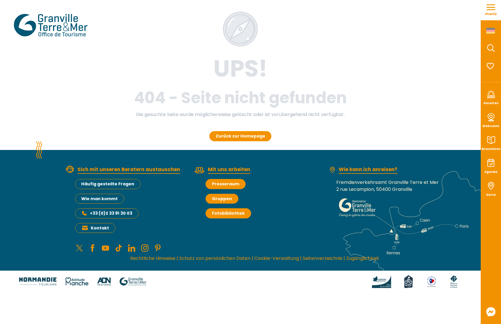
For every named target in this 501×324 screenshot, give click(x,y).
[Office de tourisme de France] (453, 281)
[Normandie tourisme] (38, 281)
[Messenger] (491, 312)
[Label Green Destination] (381, 281)
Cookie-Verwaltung (276, 258)
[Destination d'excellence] (431, 281)
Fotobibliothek (228, 213)
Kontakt (100, 228)
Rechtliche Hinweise (152, 258)
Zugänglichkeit (362, 258)
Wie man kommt (99, 199)
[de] (491, 31)
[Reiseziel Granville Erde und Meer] (52, 25)
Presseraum (225, 184)
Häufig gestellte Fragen (107, 184)
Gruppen (222, 199)
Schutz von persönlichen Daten (215, 258)
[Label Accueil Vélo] (408, 281)
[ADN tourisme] (104, 281)
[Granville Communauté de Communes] (132, 281)
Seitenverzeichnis (322, 258)
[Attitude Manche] (76, 281)
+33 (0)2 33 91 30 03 (111, 213)
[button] (491, 48)
